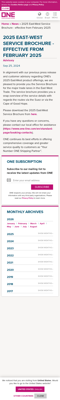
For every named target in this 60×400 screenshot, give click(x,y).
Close (5, 8)
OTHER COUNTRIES (23, 396)
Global (40, 17)
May (9, 226)
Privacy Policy (38, 5)
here (34, 114)
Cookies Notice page (19, 5)
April (42, 223)
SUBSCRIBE (42, 187)
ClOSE (40, 396)
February (22, 223)
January (11, 223)
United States (30, 389)
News (15, 23)
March (33, 223)
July (25, 226)
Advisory (8, 60)
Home (5, 23)
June (16, 226)
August (33, 226)
